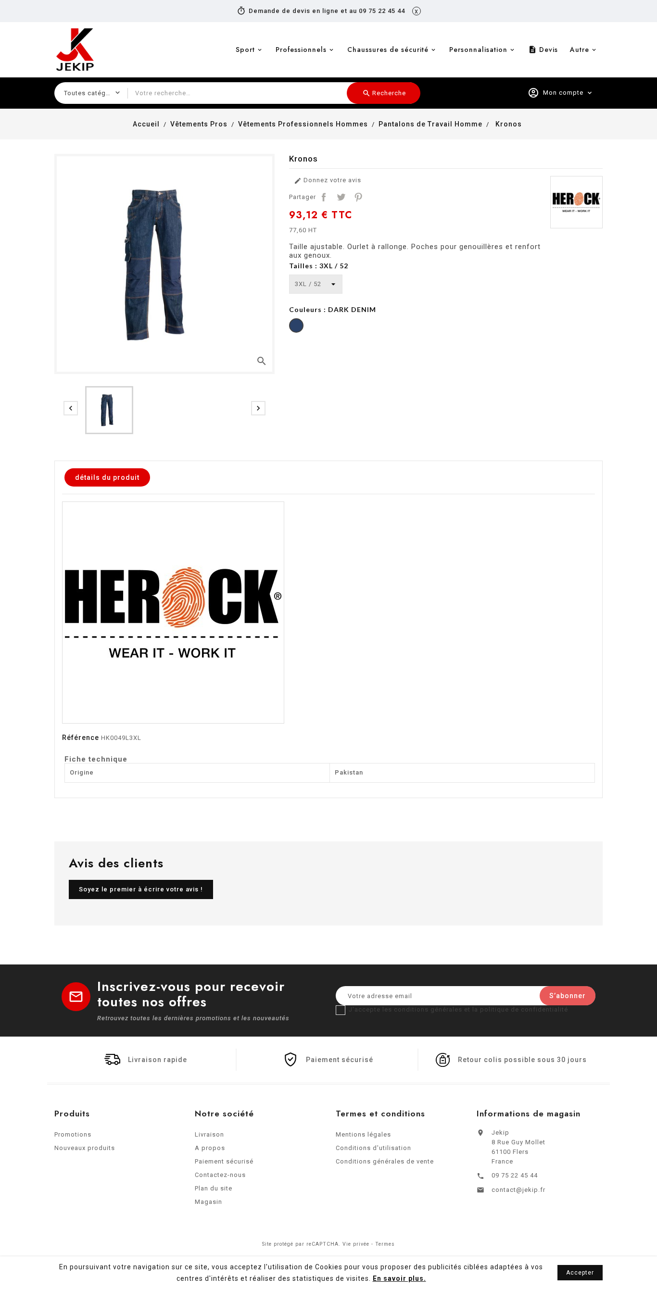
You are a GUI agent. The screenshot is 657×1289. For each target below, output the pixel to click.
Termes (385, 1244)
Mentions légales (363, 1134)
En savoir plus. (399, 1278)
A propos (210, 1147)
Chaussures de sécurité (388, 49)
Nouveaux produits (84, 1147)
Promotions (72, 1134)
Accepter (580, 1272)
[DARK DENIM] (296, 326)
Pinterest (358, 197)
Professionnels (301, 49)
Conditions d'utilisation (373, 1147)
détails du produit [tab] (107, 477)
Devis (543, 49)
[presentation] (70, 408)
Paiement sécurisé (224, 1161)
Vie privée (355, 1244)
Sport (245, 49)
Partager (323, 197)
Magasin (208, 1201)
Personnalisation (478, 49)
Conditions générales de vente (385, 1161)
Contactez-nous (220, 1174)
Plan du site (213, 1188)
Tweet (341, 197)
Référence (80, 737)
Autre (579, 49)
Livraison (209, 1134)
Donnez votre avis (327, 180)
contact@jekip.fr (518, 1189)
